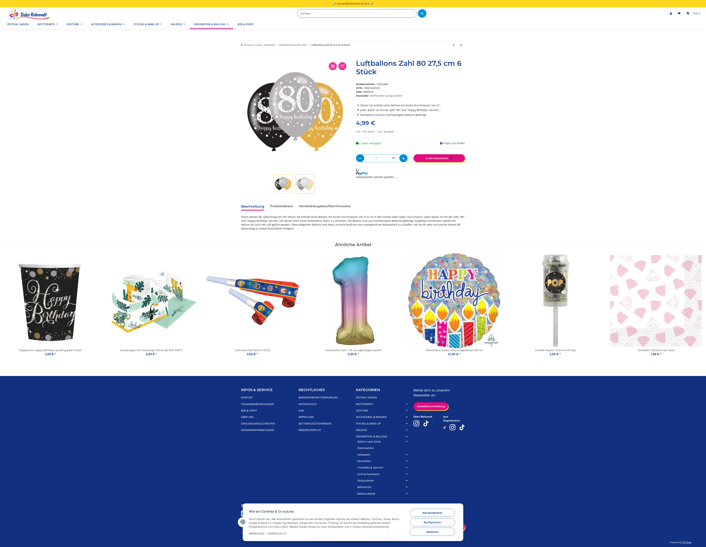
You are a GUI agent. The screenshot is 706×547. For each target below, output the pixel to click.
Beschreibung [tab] (252, 206)
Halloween (363, 454)
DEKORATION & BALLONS (371, 436)
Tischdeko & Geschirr (370, 467)
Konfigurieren (432, 522)
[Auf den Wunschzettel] (342, 66)
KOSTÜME (362, 410)
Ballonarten (364, 487)
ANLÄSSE (361, 430)
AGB (301, 410)
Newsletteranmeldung (430, 406)
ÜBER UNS (247, 417)
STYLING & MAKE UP (368, 423)
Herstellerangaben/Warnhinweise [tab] (324, 206)
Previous (9, 307)
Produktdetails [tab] (281, 206)
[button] (671, 13)
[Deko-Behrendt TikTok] (426, 423)
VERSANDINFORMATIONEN (257, 430)
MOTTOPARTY (364, 404)
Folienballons (365, 448)
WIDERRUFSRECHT (310, 430)
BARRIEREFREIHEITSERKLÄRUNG (318, 397)
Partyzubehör (365, 480)
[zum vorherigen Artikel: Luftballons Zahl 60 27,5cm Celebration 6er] (453, 45)
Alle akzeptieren (432, 512)
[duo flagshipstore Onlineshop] (444, 427)
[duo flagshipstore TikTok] (462, 427)
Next (697, 307)
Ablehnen (432, 531)
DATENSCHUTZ (277, 533)
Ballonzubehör (366, 493)
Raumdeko (363, 461)
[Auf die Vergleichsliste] (333, 66)
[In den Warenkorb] (244, 57)
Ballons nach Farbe (369, 441)
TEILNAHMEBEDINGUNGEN (257, 404)
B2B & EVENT (246, 24)
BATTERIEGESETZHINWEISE (315, 423)
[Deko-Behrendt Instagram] (416, 423)
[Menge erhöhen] (403, 158)
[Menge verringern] (360, 158)
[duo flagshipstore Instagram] (452, 427)
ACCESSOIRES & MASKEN (371, 417)
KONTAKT (247, 397)
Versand (389, 131)
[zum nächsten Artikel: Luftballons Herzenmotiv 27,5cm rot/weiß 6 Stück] (461, 45)
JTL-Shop (686, 542)
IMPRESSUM (256, 533)
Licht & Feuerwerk (368, 474)
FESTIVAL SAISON (366, 397)
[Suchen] (422, 13)
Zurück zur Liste (252, 45)
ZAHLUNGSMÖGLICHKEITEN (258, 423)
